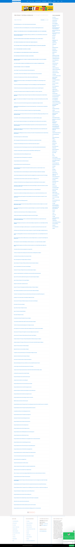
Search (50, 4)
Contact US (36, 545)
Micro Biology (54, 152)
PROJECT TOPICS (32, 1)
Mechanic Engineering (55, 149)
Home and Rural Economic (56, 117)
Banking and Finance (55, 47)
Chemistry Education (55, 63)
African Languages (55, 23)
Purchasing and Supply (55, 187)
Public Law (53, 184)
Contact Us (14, 536)
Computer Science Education (56, 69)
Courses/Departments (15, 521)
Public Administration (55, 181)
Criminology (54, 74)
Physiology (53, 169)
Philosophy (53, 166)
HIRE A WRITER (50, 1)
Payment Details (15, 538)
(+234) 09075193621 (45, 523)
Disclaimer (47, 545)
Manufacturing (54, 143)
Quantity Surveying (55, 189)
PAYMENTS (54, 1)
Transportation (54, 220)
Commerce (53, 66)
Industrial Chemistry (55, 124)
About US (34, 545)
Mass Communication (55, 146)
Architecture (54, 44)
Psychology (54, 179)
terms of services (44, 545)
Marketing (53, 144)
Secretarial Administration (56, 200)
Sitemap (50, 545)
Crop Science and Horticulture (56, 75)
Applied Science (54, 42)
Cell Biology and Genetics (55, 58)
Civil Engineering (54, 64)
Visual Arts (53, 225)
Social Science (54, 201)
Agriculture (54, 35)
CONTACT (58, 1)
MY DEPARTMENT (44, 1)
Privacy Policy (39, 545)
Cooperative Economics (55, 72)
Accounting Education (55, 18)
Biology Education (54, 50)
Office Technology (54, 157)
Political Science (54, 172)
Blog (13, 540)
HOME (27, 1)
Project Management (55, 178)
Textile (53, 213)
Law (52, 135)
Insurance (53, 131)
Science (53, 198)
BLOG (61, 1)
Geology (53, 110)
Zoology (53, 228)
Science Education (54, 195)
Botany (53, 53)
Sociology (53, 203)
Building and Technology (55, 55)
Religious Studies (54, 192)
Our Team (14, 534)
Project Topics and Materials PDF (31, 540)
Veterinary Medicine (55, 223)
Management (54, 141)
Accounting (54, 17)
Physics (53, 167)
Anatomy (53, 38)
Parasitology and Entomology (56, 158)
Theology (53, 216)
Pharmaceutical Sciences (55, 164)
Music (53, 154)
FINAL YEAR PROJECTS (38, 1)
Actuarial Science (54, 20)
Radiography (54, 190)
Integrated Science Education (56, 132)
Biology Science (54, 52)
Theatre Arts (54, 214)
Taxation (53, 211)
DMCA (52, 545)
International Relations (55, 134)
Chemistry (53, 61)
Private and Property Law (55, 176)
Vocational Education (55, 226)
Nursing (53, 155)
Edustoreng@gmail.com (44, 525)
